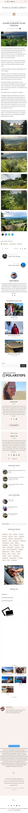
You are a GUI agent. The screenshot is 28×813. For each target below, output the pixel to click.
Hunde (22, 545)
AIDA (11, 534)
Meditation (21, 549)
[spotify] (19, 455)
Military (13, 551)
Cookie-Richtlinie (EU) (7, 600)
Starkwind (20, 558)
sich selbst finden (13, 558)
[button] (15, 665)
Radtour (4, 553)
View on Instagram (15, 746)
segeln (10, 555)
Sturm (9, 560)
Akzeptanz (5, 536)
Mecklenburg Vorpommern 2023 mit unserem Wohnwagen (16, 478)
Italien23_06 (10, 21)
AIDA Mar (15, 534)
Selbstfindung (5, 558)
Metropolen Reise (6, 551)
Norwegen (18, 551)
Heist (11, 545)
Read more (14, 309)
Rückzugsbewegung (14, 354)
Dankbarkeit (22, 536)
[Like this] (2, 248)
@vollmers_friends (10, 708)
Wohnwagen (14, 560)
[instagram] (14, 419)
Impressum (4, 594)
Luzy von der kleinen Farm (12, 549)
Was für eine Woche (14, 335)
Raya (9, 553)
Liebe (4, 549)
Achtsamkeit (5, 534)
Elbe (10, 540)
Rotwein (14, 553)
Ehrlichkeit (11, 538)
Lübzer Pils (14, 317)
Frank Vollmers (13, 28)
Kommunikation (10, 547)
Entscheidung (15, 540)
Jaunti (4, 547)
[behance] (16, 455)
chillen (16, 536)
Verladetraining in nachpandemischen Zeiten (16, 471)
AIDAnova (21, 534)
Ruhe (19, 553)
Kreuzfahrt (17, 547)
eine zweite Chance (18, 538)
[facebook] (11, 419)
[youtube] (16, 419)
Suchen (3, 363)
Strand (4, 560)
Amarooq (10, 536)
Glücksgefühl (5, 545)
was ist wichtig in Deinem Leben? (15, 484)
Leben (23, 547)
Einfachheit (5, 540)
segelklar (4, 555)
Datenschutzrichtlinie (7, 597)
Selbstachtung (16, 555)
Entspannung (23, 540)
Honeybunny (16, 545)
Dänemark (5, 538)
